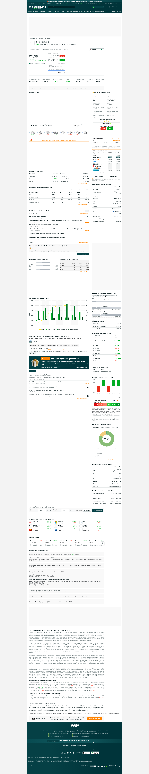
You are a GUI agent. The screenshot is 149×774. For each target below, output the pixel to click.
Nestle (85, 525)
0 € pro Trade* (117, 140)
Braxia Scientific (33, 710)
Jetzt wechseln (113, 176)
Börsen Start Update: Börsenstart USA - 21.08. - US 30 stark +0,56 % (46, 390)
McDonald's (36, 529)
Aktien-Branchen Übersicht (69, 745)
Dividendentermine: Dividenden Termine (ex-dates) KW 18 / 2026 (47, 237)
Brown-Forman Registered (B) (80, 710)
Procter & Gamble (63, 529)
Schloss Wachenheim (44, 710)
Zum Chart (64, 591)
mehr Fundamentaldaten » (83, 204)
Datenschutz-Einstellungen (78, 748)
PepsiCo (102, 706)
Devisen (86, 11)
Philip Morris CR (74, 709)
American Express (44, 391)
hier (48, 602)
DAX (96, 343)
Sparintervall (79, 510)
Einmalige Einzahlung (32, 510)
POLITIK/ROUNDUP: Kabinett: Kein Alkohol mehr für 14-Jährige (46, 233)
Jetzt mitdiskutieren (82, 254)
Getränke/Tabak (116, 208)
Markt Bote (36, 239)
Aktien (30, 11)
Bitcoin (97, 348)
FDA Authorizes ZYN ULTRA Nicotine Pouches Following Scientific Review (47, 386)
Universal (101, 709)
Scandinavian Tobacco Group (51, 709)
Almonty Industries (100, 340)
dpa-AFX (36, 226)
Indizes (50, 11)
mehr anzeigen (32, 353)
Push (43, 125)
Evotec (97, 355)
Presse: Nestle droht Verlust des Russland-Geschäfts (43, 224)
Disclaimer (63, 748)
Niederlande (117, 211)
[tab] (66, 554)
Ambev (82, 709)
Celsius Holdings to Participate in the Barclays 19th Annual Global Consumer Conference (51, 394)
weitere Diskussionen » (84, 242)
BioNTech (97, 353)
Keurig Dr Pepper (54, 710)
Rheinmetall (98, 361)
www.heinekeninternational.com (114, 486)
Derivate (69, 11)
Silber (96, 345)
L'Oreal (85, 529)
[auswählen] (75, 125)
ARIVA (65, 757)
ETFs (58, 11)
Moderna (97, 358)
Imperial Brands (94, 706)
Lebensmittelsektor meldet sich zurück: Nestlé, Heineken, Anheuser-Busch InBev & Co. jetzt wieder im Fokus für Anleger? (56, 220)
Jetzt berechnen (97, 510)
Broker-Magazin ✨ (100, 11)
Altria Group (117, 316)
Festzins (91, 11)
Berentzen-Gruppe (96, 309)
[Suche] (74, 7)
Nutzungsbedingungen (90, 748)
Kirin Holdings (95, 302)
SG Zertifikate (37, 222)
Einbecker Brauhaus (65, 710)
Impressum (57, 748)
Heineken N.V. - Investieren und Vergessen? (52, 246)
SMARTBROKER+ (93, 735)
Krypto (81, 11)
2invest (77, 541)
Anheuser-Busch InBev (65, 707)
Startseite (31, 38)
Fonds (54, 11)
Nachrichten (43, 11)
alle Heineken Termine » (116, 373)
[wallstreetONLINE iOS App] (86, 753)
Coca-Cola (43, 383)
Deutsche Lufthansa (35, 541)
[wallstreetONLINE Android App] (95, 753)
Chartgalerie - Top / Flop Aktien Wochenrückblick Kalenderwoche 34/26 (47, 377)
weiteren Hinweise (111, 419)
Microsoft (60, 521)
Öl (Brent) (97, 350)
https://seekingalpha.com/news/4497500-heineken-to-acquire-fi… (47, 349)
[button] (40, 552)
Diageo (56, 707)
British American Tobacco (69, 706)
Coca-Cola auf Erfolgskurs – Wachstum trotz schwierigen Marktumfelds (47, 381)
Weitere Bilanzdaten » (84, 271)
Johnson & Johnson (38, 525)
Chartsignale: (32, 216)
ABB (43, 379)
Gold (96, 338)
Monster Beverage (116, 309)
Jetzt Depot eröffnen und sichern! (50, 367)
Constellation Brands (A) (91, 709)
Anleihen (63, 11)
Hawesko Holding (65, 709)
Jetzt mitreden (32, 370)
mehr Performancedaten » (83, 183)
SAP (84, 521)
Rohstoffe (75, 11)
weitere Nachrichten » (84, 213)
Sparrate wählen (55, 510)
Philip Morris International (48, 387)
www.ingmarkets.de (115, 418)
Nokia (59, 525)
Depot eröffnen (99, 176)
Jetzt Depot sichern (53, 741)
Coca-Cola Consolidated (97, 316)
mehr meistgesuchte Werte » (115, 363)
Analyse (50, 125)
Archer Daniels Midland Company (81, 707)
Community (36, 11)
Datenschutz (69, 748)
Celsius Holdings (46, 396)
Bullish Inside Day (41, 216)
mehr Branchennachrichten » (83, 398)
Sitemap (79, 745)
